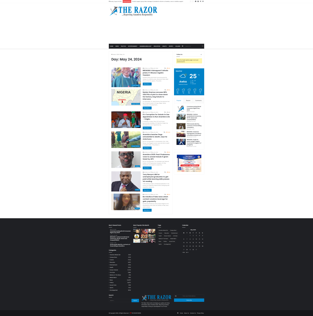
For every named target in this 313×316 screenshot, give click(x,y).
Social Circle (113, 285)
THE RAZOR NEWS (136, 313)
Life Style (112, 272)
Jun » (187, 252)
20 (183, 246)
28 (187, 249)
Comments (198, 100)
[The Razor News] (133, 11)
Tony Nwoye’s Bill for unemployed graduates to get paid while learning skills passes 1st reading (156, 177)
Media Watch (113, 277)
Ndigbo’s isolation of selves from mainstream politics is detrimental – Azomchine (152, 1)
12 (202, 239)
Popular (179, 100)
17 (196, 242)
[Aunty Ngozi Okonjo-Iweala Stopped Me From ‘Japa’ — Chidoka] (151, 241)
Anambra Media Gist (145, 46)
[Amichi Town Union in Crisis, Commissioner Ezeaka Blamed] (136, 241)
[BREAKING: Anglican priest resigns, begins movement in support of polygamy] (181, 142)
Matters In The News (115, 275)
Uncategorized (113, 290)
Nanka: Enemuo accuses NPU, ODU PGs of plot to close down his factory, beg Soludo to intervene (155, 95)
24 (196, 246)
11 (199, 239)
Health (164, 46)
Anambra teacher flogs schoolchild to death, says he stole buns (155, 136)
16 (193, 242)
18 (199, 242)
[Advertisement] (156, 31)
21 (186, 246)
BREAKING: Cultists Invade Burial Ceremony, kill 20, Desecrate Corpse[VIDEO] (194, 117)
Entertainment (132, 46)
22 (190, 246)
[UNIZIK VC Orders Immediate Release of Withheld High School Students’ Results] (151, 236)
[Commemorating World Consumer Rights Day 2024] (181, 109)
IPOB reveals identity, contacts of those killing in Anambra (194, 125)
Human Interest (114, 270)
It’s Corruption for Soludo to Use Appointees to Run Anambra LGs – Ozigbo (156, 116)
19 (202, 242)
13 (183, 242)
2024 (118, 54)
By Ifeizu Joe (147, 68)
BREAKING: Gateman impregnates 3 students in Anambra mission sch (194, 133)
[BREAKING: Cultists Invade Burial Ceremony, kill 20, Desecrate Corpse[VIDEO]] (181, 117)
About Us (186, 313)
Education (157, 46)
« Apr (183, 252)
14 (186, 242)
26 (202, 246)
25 (199, 246)
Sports (171, 46)
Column (177, 46)
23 (193, 246)
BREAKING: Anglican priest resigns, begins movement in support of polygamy (194, 142)
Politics (123, 46)
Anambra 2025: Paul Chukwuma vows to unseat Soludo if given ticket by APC (156, 156)
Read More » (147, 84)
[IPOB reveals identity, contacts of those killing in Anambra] (181, 126)
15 (190, 242)
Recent (188, 100)
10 (196, 239)
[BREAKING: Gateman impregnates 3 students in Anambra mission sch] (181, 134)
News (117, 46)
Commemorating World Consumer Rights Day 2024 (194, 108)
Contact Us (193, 313)
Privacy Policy (200, 313)
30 (193, 249)
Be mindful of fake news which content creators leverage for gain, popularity (155, 199)
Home (111, 46)
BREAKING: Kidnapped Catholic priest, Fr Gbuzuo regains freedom (155, 72)
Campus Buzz (113, 257)
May (121, 54)
